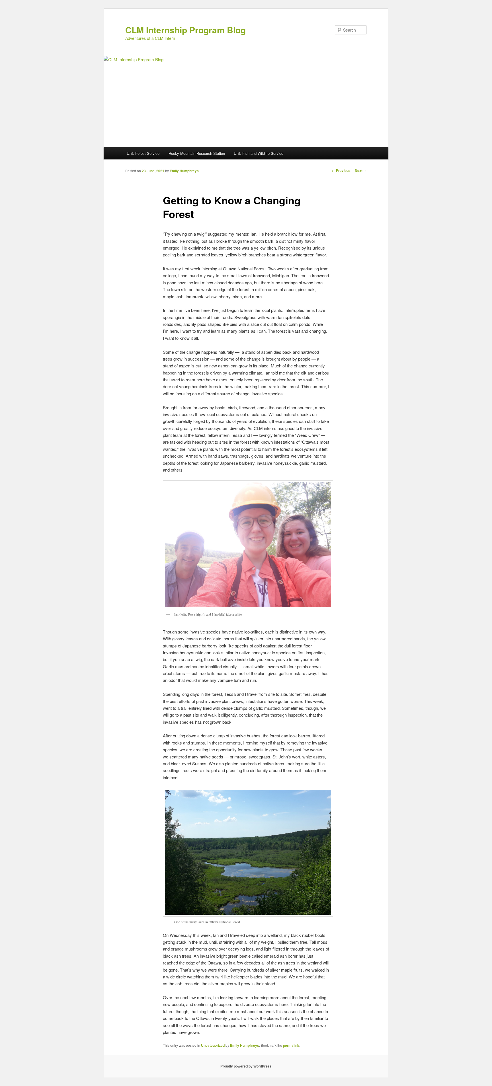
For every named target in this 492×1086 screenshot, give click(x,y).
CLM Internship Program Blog (185, 30)
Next (361, 170)
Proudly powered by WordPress (246, 1066)
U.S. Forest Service (143, 153)
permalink (291, 1045)
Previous (341, 170)
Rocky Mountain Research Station (197, 153)
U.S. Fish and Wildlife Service (258, 153)
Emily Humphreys (184, 170)
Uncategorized (213, 1045)
